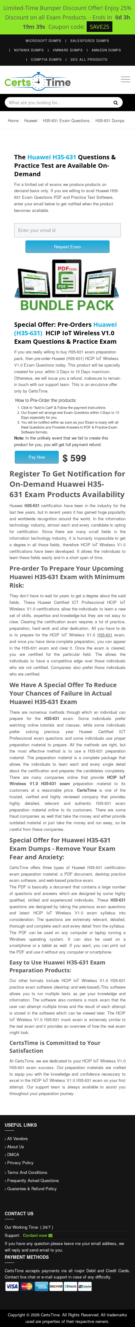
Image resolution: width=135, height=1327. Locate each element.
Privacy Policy (20, 1162)
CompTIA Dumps (46, 59)
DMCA (13, 1154)
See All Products (89, 59)
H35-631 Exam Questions (66, 120)
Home (13, 120)
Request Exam (67, 246)
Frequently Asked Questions (33, 1180)
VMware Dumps (68, 50)
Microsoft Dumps (44, 41)
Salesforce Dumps (89, 41)
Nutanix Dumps (29, 50)
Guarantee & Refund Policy (32, 1188)
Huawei (30, 120)
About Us (15, 1147)
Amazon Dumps (106, 50)
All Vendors (17, 1138)
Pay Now (37, 457)
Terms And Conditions (27, 1172)
